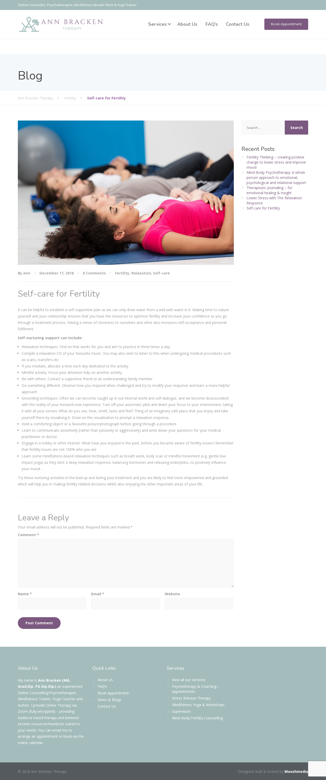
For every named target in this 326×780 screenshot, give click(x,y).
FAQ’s (212, 24)
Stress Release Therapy (191, 698)
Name (25, 593)
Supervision (181, 711)
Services (157, 24)
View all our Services (188, 679)
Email (97, 593)
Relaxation (141, 273)
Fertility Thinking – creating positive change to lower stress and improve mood (276, 162)
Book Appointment (286, 24)
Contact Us (237, 24)
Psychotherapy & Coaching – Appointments (196, 689)
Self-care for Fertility (263, 208)
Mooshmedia (296, 771)
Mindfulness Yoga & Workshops (198, 704)
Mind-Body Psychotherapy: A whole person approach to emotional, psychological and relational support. (277, 177)
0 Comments (94, 273)
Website (172, 593)
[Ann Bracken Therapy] (61, 24)
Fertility (122, 273)
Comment (28, 534)
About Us (187, 24)
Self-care (161, 273)
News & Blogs (109, 699)
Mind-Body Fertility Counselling (197, 718)
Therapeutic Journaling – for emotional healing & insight (269, 190)
